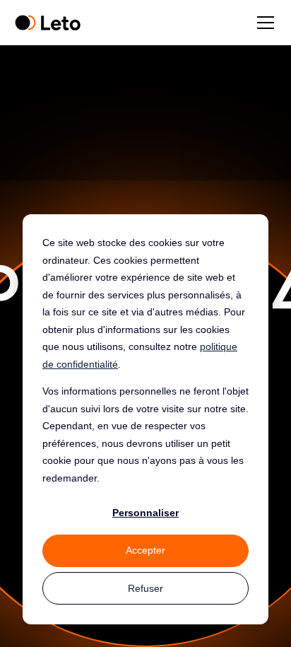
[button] (263, 23)
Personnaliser (145, 512)
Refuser (145, 588)
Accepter (145, 550)
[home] (47, 23)
